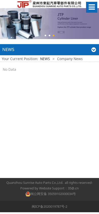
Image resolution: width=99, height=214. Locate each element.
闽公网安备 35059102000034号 (53, 193)
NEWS (45, 58)
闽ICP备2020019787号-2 (49, 206)
